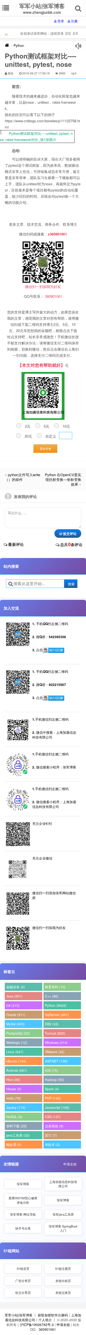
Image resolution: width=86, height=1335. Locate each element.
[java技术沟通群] (53, 698)
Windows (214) (56, 1042)
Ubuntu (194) (16, 1061)
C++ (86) (51, 996)
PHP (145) (53, 1098)
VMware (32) (54, 1051)
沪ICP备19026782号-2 (37, 1324)
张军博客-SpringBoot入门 (63, 1228)
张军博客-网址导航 (23, 1214)
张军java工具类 (63, 1214)
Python (19, 45)
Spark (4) (52, 1088)
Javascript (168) (57, 1107)
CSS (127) (53, 1116)
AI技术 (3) (52, 1144)
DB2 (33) (52, 1024)
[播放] (78, 46)
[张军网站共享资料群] (53, 650)
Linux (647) (14, 1051)
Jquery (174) (16, 1107)
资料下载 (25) (16, 1126)
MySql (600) (15, 1024)
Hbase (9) (13, 1088)
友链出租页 (63, 1280)
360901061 (47, 1329)
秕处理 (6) (14, 1144)
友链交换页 (63, 1292)
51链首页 (23, 1268)
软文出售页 (23, 1292)
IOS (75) (51, 1070)
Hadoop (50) (54, 1079)
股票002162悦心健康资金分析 (23, 1200)
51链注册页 (63, 1268)
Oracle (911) (15, 1014)
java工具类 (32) (18, 1135)
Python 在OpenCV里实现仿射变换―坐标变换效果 (63, 479)
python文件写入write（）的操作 (22, 477)
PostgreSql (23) (18, 1033)
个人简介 (45, 1319)
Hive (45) (13, 1079)
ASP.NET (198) (56, 1061)
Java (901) (14, 996)
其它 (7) (51, 1135)
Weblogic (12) (16, 1042)
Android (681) (16, 1070)
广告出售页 (23, 1280)
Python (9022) (55, 1005)
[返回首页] (7, 45)
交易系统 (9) (54, 1126)
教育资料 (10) (55, 986)
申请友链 (70, 1164)
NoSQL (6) (14, 1116)
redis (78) (13, 1098)
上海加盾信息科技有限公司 (63, 1183)
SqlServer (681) (57, 1014)
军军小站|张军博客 (18, 1315)
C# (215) (13, 1005)
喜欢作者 (45, 448)
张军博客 (23, 1184)
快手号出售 (23, 1228)
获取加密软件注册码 (53, 1315)
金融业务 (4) (15, 986)
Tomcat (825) (55, 1033)
